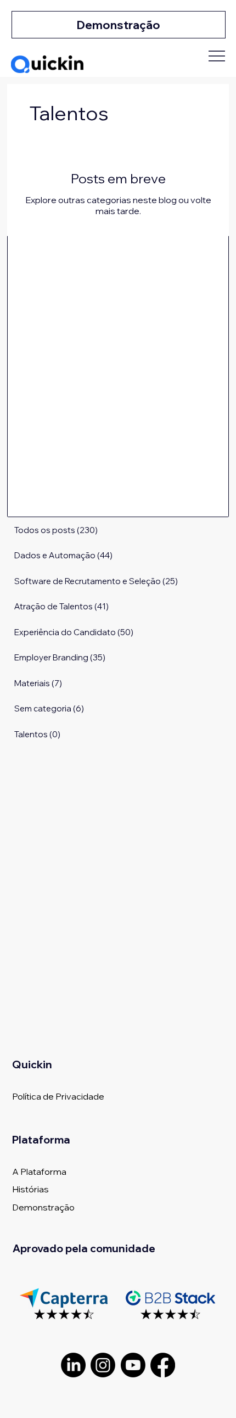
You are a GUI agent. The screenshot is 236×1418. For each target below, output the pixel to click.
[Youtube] (133, 1365)
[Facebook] (162, 1365)
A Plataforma (39, 1171)
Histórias (30, 1189)
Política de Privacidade (58, 1096)
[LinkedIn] (73, 1365)
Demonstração (43, 1207)
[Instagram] (103, 1365)
